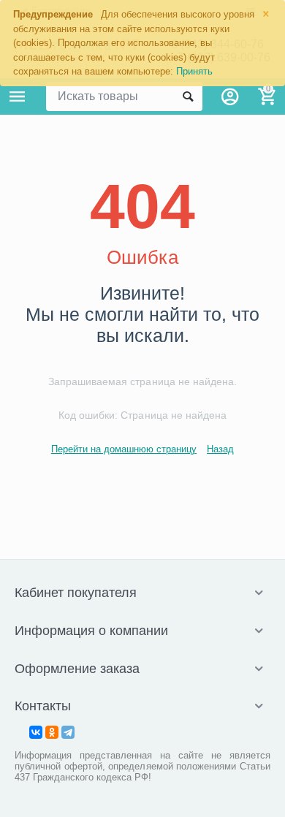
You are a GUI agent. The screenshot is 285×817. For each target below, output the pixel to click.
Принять (194, 71)
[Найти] (187, 96)
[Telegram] (68, 732)
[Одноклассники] (51, 732)
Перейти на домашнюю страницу (124, 449)
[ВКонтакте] (35, 732)
